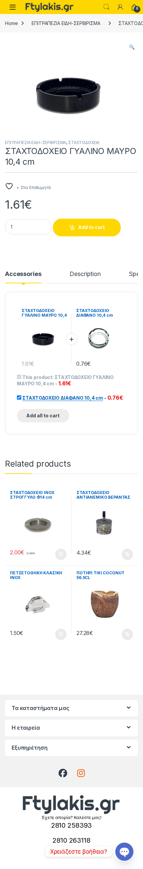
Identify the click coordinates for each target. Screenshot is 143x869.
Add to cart (91, 227)
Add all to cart (43, 415)
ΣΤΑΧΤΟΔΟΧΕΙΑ (83, 142)
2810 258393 (71, 825)
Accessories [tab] (23, 274)
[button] (132, 47)
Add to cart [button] (61, 554)
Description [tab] (85, 274)
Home (11, 23)
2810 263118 (71, 840)
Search (106, 7)
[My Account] (120, 7)
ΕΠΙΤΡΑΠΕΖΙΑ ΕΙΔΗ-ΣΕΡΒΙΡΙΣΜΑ (66, 23)
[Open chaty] (124, 852)
